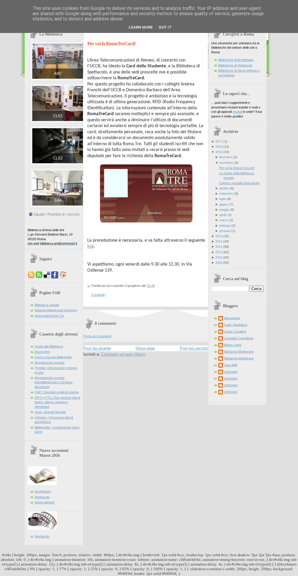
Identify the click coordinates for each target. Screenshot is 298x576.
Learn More (141, 27)
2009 (218, 262)
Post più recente (97, 348)
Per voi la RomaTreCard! (111, 43)
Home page (145, 348)
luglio (222, 199)
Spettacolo (42, 497)
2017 (218, 141)
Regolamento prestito (50, 362)
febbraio (224, 225)
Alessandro (232, 318)
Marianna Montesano (239, 351)
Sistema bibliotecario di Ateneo (56, 310)
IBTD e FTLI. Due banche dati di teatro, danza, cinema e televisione (57, 402)
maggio (224, 209)
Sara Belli (230, 365)
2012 (218, 246)
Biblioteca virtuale (47, 305)
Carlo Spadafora (235, 324)
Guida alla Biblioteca (49, 346)
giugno (223, 204)
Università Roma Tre (49, 315)
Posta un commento (97, 336)
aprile (223, 215)
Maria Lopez (233, 345)
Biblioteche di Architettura (235, 60)
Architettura (43, 491)
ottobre (224, 188)
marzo (223, 220)
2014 (218, 236)
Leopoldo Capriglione (238, 338)
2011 (218, 252)
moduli (237, 111)
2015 (218, 152)
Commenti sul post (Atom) (123, 354)
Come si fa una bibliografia (53, 357)
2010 (218, 257)
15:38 (151, 285)
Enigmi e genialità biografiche (239, 183)
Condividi (97, 294)
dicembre (225, 157)
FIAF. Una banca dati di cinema (57, 392)
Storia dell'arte (44, 502)
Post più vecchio (194, 348)
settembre (226, 193)
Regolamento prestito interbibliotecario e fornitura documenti (53, 382)
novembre (226, 162)
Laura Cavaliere (235, 331)
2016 (218, 146)
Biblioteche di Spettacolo (235, 65)
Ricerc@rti (42, 352)
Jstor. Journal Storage (50, 412)
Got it (165, 27)
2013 (218, 241)
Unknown (230, 371)
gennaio (224, 231)
